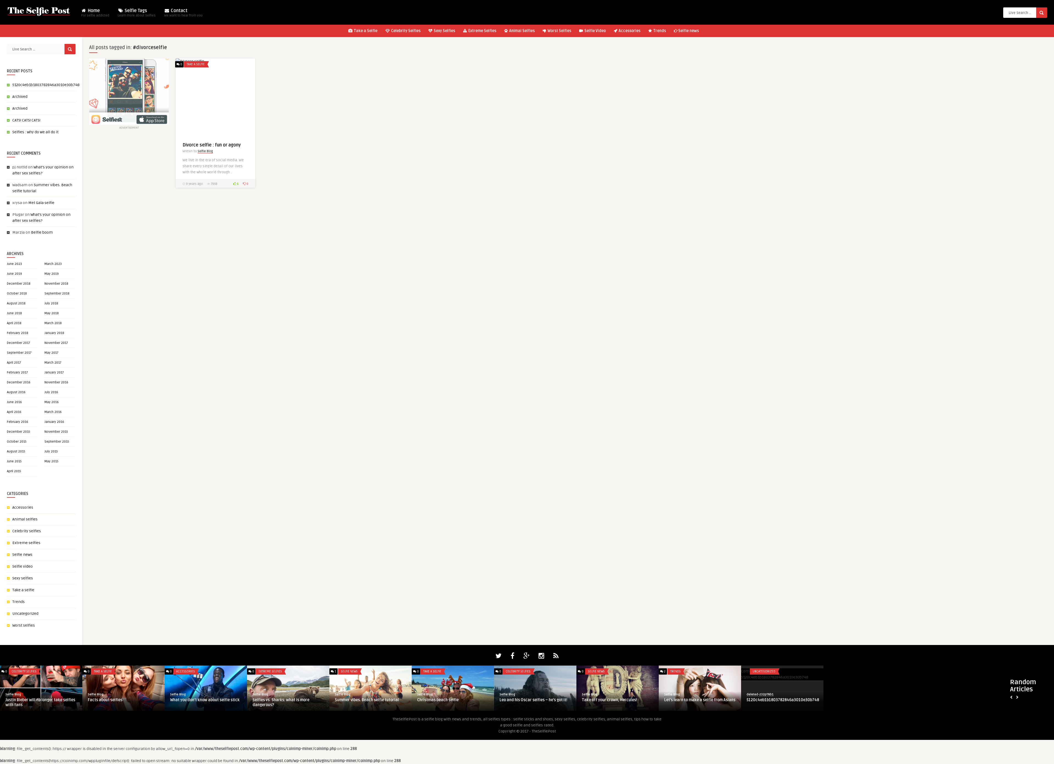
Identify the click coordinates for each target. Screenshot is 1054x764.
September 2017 (19, 353)
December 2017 (18, 343)
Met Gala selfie (41, 202)
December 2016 (18, 382)
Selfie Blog (205, 151)
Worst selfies (23, 625)
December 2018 (18, 284)
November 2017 (56, 343)
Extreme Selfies (481, 31)
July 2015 (51, 451)
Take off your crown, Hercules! (609, 700)
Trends (659, 31)
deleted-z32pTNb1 (760, 694)
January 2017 (54, 372)
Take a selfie (23, 590)
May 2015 (51, 461)
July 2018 (51, 303)
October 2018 (17, 294)
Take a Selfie (365, 31)
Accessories (629, 31)
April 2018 (14, 323)
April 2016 (14, 412)
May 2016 (51, 402)
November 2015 (56, 432)
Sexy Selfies (444, 31)
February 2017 (17, 372)
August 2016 (16, 392)
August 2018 (16, 303)
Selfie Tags (137, 13)
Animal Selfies (521, 31)
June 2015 (14, 461)
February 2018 (17, 333)
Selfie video (22, 566)
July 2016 (51, 392)
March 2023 (53, 264)
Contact (183, 13)
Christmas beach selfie (438, 700)
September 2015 (56, 442)
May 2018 (51, 313)
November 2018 (56, 284)
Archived (19, 96)
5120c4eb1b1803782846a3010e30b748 (46, 85)
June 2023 (14, 264)
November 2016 (56, 382)
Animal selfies (25, 519)
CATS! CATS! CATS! (26, 120)
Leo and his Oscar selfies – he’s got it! (533, 700)
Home (95, 13)
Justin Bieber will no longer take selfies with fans (40, 702)
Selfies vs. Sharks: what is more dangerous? (281, 702)
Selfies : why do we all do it (35, 132)
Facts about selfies (105, 700)
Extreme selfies (26, 543)
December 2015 (18, 432)
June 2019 (14, 274)
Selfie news (688, 31)
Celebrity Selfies (405, 31)
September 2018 (56, 294)
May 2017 (51, 353)
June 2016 (14, 402)
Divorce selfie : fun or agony (212, 145)
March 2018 (53, 323)
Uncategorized (25, 613)
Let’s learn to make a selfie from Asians (699, 700)
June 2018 (14, 313)
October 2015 (17, 442)
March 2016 (53, 412)
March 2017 (52, 363)
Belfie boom (42, 232)
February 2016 (17, 422)
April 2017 (14, 363)
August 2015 (16, 451)
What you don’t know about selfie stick (205, 700)
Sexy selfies (22, 578)
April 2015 (14, 471)
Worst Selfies (559, 31)
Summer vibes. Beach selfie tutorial (367, 700)
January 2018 (54, 333)
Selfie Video (595, 31)
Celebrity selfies (26, 531)
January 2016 (54, 422)
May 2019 (51, 274)
